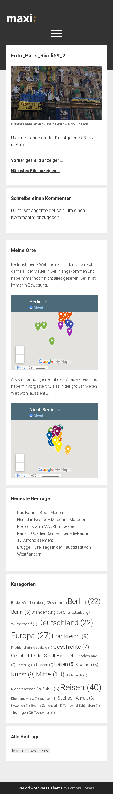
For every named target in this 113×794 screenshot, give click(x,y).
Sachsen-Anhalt (75, 698)
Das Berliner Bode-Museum (42, 512)
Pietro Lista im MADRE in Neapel (46, 526)
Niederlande (76, 675)
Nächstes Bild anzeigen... (35, 170)
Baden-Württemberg (31, 602)
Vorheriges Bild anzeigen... (37, 160)
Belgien (59, 603)
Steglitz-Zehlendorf (46, 706)
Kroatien (87, 664)
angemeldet (43, 210)
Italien (64, 664)
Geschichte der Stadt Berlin (43, 655)
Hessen (44, 665)
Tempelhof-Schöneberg (81, 706)
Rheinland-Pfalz (25, 698)
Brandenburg (46, 612)
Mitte (50, 674)
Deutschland (65, 622)
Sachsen (48, 698)
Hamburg (25, 665)
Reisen (80, 687)
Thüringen (22, 712)
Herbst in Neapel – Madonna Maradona (53, 519)
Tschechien (44, 713)
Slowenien (20, 706)
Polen (50, 688)
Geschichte (71, 646)
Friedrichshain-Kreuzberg (31, 648)
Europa (31, 635)
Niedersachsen (26, 689)
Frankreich (70, 636)
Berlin (84, 601)
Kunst (23, 674)
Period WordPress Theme (40, 788)
